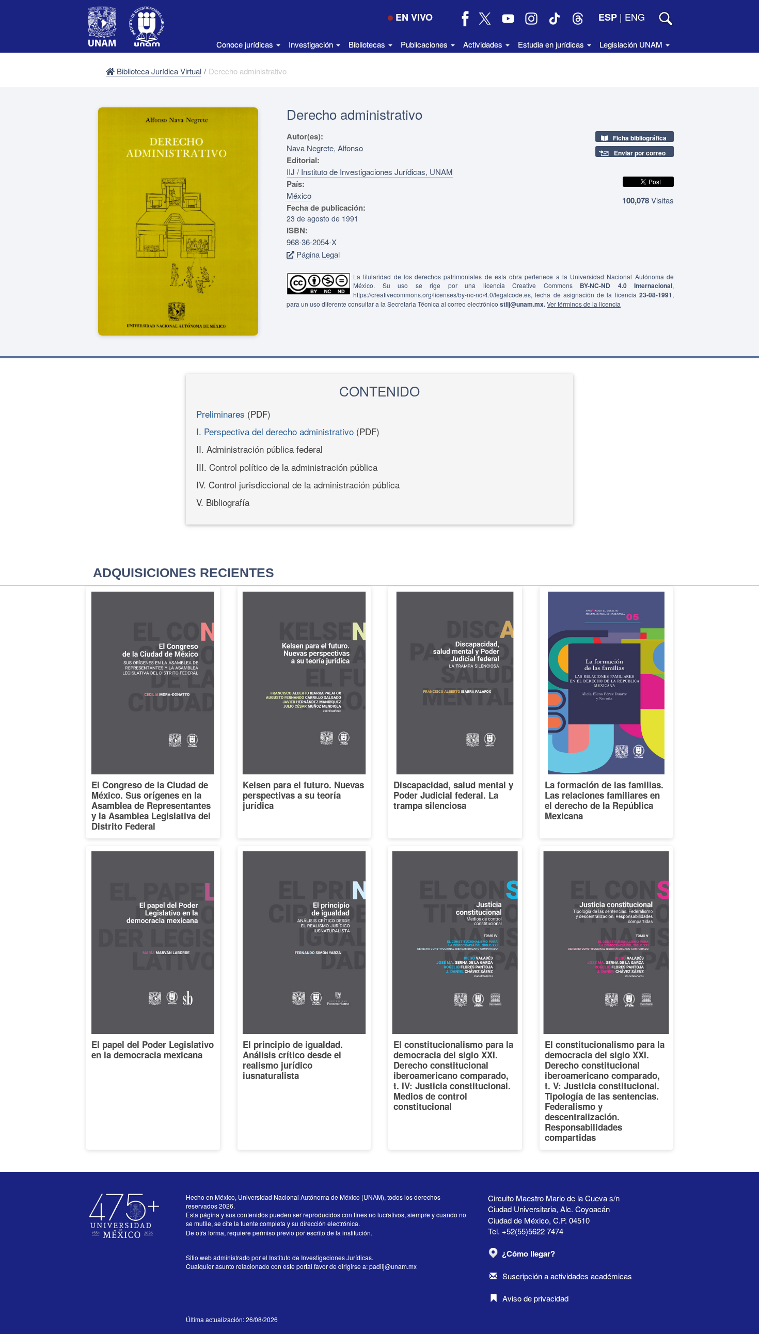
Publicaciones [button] (425, 44)
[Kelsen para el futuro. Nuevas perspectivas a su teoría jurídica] (304, 712)
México (299, 195)
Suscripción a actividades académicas (567, 1276)
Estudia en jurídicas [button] (552, 44)
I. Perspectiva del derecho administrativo (275, 431)
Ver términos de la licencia (584, 303)
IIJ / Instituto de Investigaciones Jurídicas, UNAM (370, 171)
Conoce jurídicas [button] (245, 44)
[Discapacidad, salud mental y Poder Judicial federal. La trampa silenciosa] (455, 712)
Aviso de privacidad (535, 1298)
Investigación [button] (312, 44)
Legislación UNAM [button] (632, 44)
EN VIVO (414, 17)
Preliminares (220, 413)
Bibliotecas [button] (368, 44)
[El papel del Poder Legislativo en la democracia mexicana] (153, 998)
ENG (635, 16)
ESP (607, 17)
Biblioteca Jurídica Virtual (158, 71)
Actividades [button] (483, 44)
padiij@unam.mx (393, 1266)
